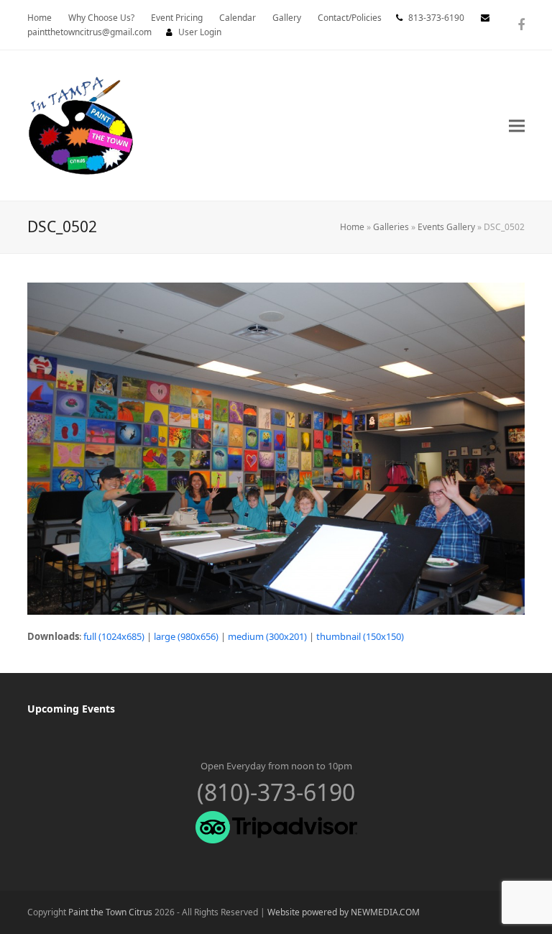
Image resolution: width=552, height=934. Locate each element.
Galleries (391, 227)
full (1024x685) (113, 636)
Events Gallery (446, 227)
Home (352, 227)
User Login (199, 32)
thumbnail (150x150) (360, 636)
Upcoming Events (71, 708)
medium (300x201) (267, 636)
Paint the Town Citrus (110, 912)
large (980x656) (186, 636)
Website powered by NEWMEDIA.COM (343, 912)
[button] (517, 125)
